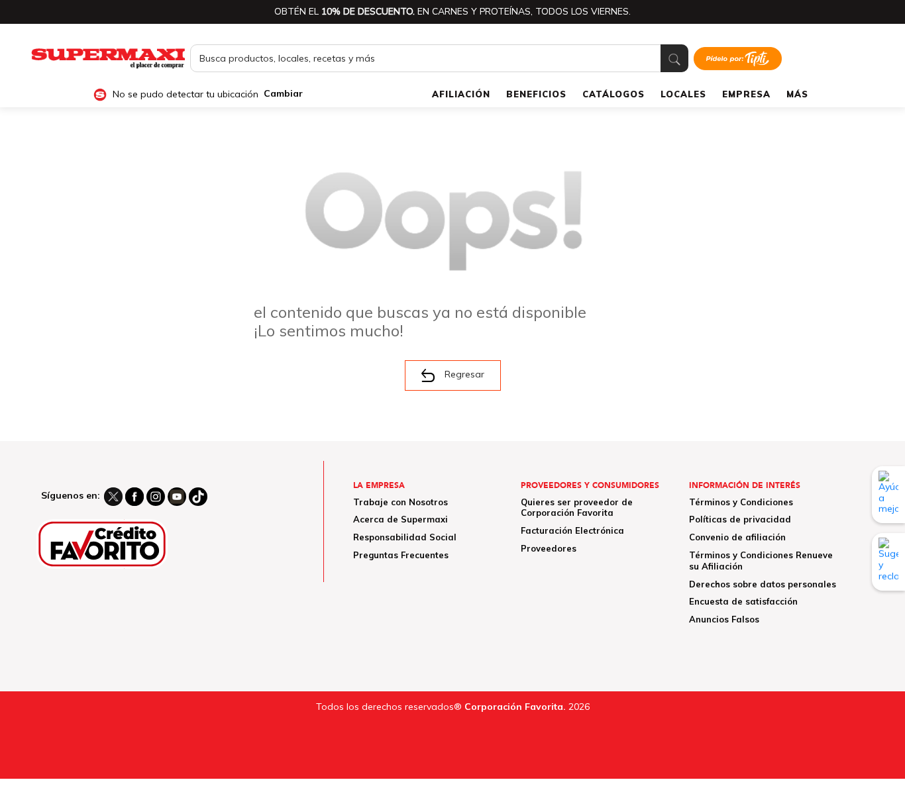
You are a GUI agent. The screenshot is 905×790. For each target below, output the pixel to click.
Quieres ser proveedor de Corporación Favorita (577, 507)
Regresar (464, 374)
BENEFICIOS (536, 94)
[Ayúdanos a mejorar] (888, 494)
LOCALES (683, 94)
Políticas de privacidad (740, 519)
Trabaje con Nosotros (400, 502)
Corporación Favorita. (515, 707)
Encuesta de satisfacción (743, 601)
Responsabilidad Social (404, 537)
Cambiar (283, 93)
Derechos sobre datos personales (762, 584)
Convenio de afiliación (737, 537)
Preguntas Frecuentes (401, 555)
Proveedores (548, 548)
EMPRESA (746, 94)
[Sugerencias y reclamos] (888, 561)
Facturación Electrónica (572, 530)
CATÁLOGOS (613, 94)
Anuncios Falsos (724, 619)
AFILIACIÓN (461, 94)
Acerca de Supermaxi (400, 519)
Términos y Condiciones (741, 502)
